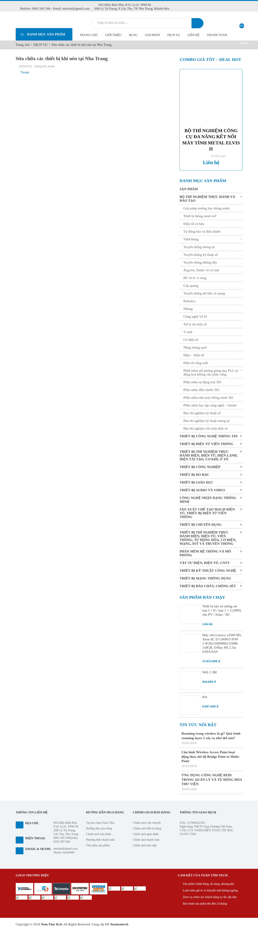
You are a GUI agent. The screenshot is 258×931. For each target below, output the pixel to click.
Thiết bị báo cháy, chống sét (208, 586)
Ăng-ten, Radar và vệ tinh (201, 270)
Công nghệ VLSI (195, 316)
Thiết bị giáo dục (196, 482)
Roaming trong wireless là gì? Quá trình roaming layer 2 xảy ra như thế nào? (211, 736)
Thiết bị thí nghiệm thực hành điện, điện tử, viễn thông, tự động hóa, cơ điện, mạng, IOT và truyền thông (208, 538)
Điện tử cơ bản (193, 224)
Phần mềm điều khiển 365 (201, 390)
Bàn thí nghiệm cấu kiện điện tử (205, 428)
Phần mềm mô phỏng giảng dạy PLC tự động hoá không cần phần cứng (210, 372)
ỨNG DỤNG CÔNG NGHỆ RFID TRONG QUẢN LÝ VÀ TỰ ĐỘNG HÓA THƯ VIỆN (212, 779)
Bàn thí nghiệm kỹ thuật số (202, 413)
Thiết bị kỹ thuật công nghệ (208, 570)
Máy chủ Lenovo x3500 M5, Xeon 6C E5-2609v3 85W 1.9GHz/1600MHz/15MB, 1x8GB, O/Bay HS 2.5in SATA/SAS (222, 643)
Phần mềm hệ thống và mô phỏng (205, 553)
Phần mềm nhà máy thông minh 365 (208, 397)
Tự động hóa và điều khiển (201, 231)
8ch (204, 697)
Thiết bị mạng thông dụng (205, 578)
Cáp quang (190, 285)
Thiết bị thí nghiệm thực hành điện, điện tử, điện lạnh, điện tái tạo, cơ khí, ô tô (209, 455)
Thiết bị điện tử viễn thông (206, 444)
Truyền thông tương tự (199, 247)
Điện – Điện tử (193, 355)
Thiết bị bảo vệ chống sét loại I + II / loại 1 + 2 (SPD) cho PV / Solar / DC (221, 610)
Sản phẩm (189, 189)
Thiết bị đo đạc (194, 475)
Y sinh (187, 332)
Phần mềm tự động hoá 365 (202, 382)
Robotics (189, 301)
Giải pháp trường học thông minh (206, 208)
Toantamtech (119, 924)
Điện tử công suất (195, 363)
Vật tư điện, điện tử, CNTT (205, 563)
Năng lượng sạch (195, 347)
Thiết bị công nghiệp (200, 467)
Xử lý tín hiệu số (195, 324)
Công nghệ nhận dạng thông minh (208, 499)
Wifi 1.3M (209, 672)
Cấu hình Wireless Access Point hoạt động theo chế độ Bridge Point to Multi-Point (211, 756)
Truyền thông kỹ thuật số (200, 255)
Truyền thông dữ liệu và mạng (204, 293)
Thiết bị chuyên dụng (201, 524)
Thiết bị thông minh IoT (200, 216)
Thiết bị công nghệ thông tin (209, 436)
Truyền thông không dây (200, 262)
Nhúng (188, 309)
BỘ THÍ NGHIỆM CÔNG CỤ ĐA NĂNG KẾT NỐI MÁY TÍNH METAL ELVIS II (211, 140)
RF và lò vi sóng (194, 278)
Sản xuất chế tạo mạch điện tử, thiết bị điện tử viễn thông (207, 513)
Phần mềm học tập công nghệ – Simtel (209, 405)
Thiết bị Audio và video (202, 490)
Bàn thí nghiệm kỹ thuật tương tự (206, 421)
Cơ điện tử (190, 340)
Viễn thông (191, 239)
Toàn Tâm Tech (51, 924)
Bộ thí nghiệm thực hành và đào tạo (207, 198)
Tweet (24, 72)
